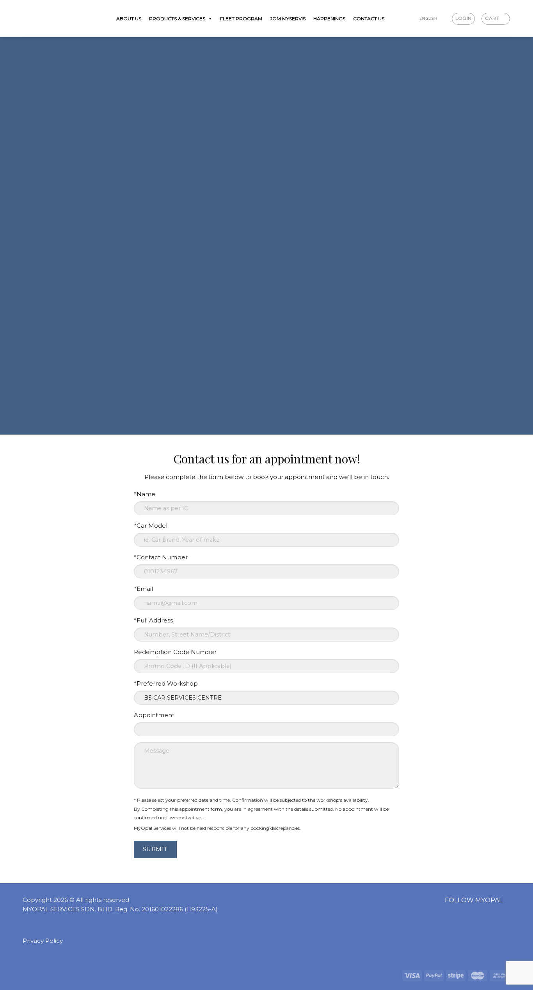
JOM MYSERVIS (288, 18)
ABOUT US (128, 18)
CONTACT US (368, 18)
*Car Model (150, 525)
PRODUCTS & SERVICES (177, 18)
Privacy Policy (43, 940)
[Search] (411, 18)
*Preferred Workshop (166, 683)
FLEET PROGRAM (241, 18)
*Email (143, 588)
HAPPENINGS (329, 18)
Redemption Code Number (175, 652)
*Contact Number (161, 557)
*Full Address (153, 620)
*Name (144, 494)
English (428, 18)
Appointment (154, 715)
